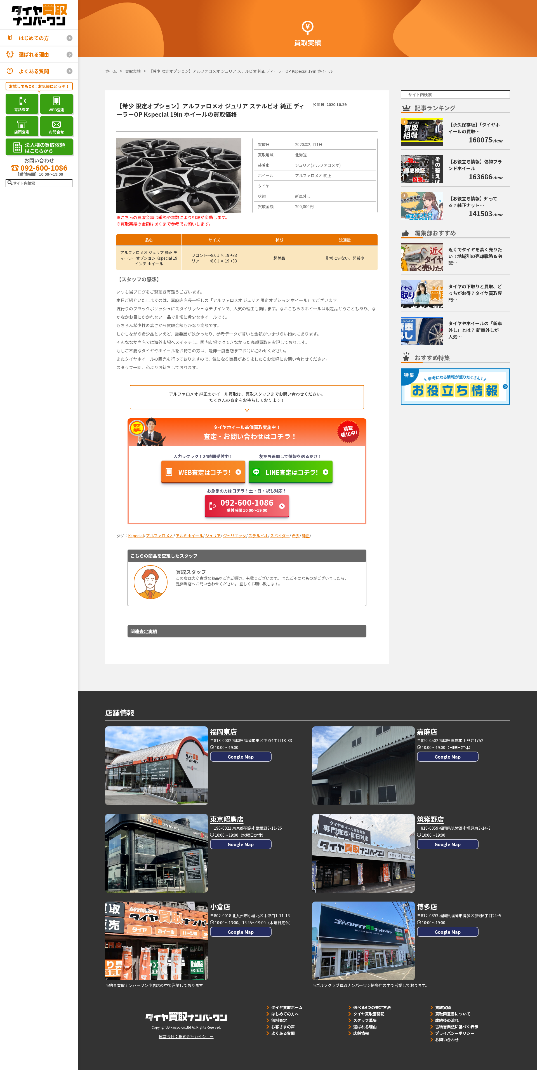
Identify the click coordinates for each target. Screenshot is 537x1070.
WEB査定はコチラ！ (204, 472)
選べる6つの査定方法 (372, 1007)
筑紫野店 (430, 819)
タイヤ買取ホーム (287, 1007)
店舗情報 (361, 1033)
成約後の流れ (447, 1020)
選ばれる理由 (34, 54)
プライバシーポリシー (454, 1033)
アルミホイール (189, 535)
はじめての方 (34, 37)
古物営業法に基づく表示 (456, 1026)
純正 (306, 535)
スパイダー (279, 535)
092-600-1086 (43, 167)
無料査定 (279, 1020)
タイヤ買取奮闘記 (369, 1014)
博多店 (427, 906)
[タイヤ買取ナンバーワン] (39, 14)
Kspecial (136, 535)
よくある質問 (34, 71)
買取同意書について (452, 1014)
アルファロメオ (159, 535)
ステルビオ (258, 535)
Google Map (241, 756)
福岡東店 (223, 731)
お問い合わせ (447, 1039)
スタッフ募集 (365, 1020)
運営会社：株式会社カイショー (186, 1036)
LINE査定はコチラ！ (292, 472)
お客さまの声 (283, 1026)
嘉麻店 (427, 731)
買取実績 (443, 1007)
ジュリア (213, 535)
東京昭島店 (227, 819)
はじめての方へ (285, 1014)
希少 (296, 535)
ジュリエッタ (234, 535)
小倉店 (220, 906)
